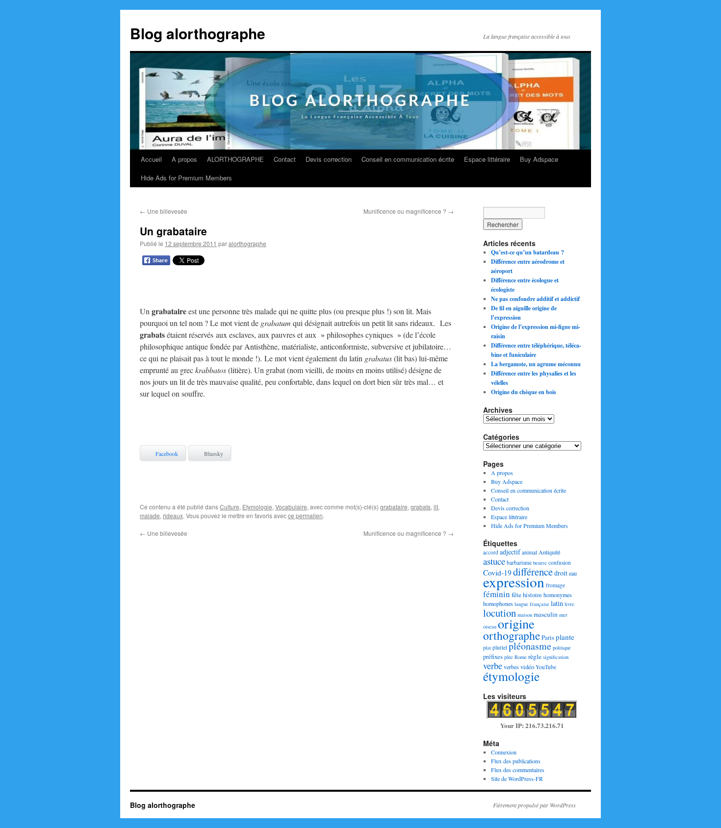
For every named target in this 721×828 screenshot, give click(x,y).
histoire (532, 594)
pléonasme (530, 645)
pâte (508, 656)
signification (555, 656)
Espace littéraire (487, 159)
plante (565, 637)
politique (562, 647)
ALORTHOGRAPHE (235, 159)
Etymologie (257, 506)
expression (513, 581)
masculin (546, 614)
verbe (492, 666)
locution (499, 613)
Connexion (503, 752)
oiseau (489, 626)
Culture (229, 506)
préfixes (493, 656)
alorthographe (247, 243)
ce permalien (305, 515)
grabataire (394, 506)
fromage (555, 585)
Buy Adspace (539, 159)
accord (490, 552)
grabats (421, 506)
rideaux (173, 515)
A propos (184, 159)
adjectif (510, 551)
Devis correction (329, 159)
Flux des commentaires (517, 770)
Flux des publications (516, 761)
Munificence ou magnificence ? (408, 211)
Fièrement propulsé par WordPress (534, 805)
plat (487, 647)
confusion (559, 562)
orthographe (511, 635)
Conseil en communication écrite (407, 159)
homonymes (557, 595)
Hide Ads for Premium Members (186, 177)
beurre (540, 562)
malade (150, 515)
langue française (532, 604)
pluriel (499, 647)
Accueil (151, 159)
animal (529, 552)
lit (436, 506)
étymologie (511, 676)
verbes (511, 667)
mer (563, 614)
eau (573, 573)
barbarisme (519, 562)
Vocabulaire (291, 506)
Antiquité (549, 552)
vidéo (527, 666)
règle (534, 656)
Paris (547, 637)
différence (533, 571)
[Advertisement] (297, 287)
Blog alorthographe (197, 33)
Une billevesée (163, 211)
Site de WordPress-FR (517, 778)
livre (569, 604)
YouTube (546, 667)
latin (557, 603)
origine (516, 623)
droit (560, 572)
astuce (494, 561)
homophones (498, 603)
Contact (285, 159)
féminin (496, 594)
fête (516, 594)
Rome (521, 656)
